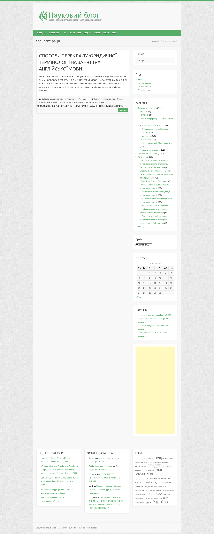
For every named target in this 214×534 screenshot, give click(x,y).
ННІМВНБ (144, 115)
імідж (160, 458)
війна (137, 466)
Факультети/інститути (147, 108)
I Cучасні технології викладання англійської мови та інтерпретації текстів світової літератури (154, 209)
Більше (123, 110)
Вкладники (54, 33)
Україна (160, 501)
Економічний (145, 139)
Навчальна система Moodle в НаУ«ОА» (155, 315)
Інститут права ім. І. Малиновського (156, 143)
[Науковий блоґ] (107, 17)
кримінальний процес (147, 482)
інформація (141, 462)
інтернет (169, 458)
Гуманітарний (146, 136)
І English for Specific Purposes (153, 181)
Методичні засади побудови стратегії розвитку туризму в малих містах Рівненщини (108, 489)
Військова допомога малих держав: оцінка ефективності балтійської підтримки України (59, 481)
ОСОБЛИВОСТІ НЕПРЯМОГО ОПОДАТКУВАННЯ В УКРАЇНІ (104, 477)
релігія (166, 494)
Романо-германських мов (104, 99)
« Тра (138, 297)
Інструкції (41, 33)
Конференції (143, 157)
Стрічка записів (144, 83)
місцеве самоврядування (153, 484)
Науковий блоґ (156, 41)
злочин (150, 470)
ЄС (153, 459)
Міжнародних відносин (150, 150)
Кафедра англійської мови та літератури (58, 99)
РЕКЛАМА (155, 494)
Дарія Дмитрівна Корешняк (101, 466)
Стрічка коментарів (146, 86)
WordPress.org (144, 90)
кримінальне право (159, 478)
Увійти (140, 79)
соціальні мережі (141, 498)
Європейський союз (143, 459)
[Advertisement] (155, 390)
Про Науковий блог (72, 33)
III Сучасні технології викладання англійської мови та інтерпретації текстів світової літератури (154, 163)
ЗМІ (159, 470)
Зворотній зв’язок (92, 33)
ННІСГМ (143, 111)
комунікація (144, 474)
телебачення (139, 502)
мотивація (157, 490)
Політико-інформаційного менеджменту (157, 118)
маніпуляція (162, 486)
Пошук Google (110, 33)
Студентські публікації (147, 153)
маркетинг (140, 490)
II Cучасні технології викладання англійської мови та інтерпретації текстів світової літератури (154, 219)
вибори (143, 466)
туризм (148, 503)
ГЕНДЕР (154, 466)
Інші (139, 227)
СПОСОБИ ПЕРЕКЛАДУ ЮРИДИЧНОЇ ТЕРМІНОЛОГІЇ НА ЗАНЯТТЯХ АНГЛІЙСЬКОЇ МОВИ (78, 62)
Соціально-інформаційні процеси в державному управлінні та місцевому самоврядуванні (156, 174)
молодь (149, 490)
